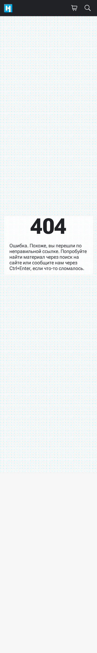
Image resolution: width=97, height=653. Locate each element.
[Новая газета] (9, 8)
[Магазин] (74, 8)
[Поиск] (87, 8)
